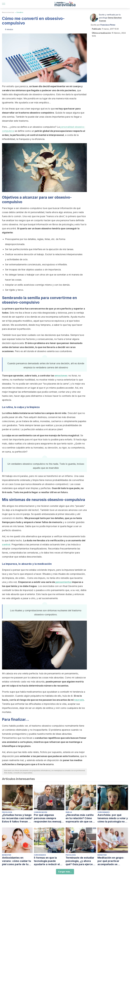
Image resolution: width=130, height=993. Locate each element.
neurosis (79, 700)
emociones (61, 375)
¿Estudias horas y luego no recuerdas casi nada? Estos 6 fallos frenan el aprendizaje (17, 818)
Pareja (69, 812)
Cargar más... (65, 871)
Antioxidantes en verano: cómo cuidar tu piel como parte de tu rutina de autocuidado (16, 861)
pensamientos (63, 582)
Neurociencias (8, 12)
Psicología (7, 812)
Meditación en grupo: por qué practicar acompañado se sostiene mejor (111, 861)
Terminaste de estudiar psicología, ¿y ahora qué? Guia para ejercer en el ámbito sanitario (80, 861)
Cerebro (19, 12)
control (6, 544)
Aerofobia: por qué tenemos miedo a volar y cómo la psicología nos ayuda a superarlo (113, 818)
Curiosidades (103, 812)
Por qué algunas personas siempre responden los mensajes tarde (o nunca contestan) (49, 818)
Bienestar (6, 855)
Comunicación (40, 812)
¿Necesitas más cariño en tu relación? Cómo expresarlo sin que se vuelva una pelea (80, 818)
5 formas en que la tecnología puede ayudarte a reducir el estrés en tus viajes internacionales (47, 861)
